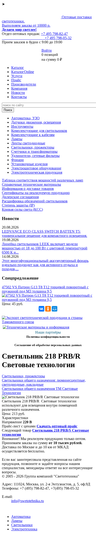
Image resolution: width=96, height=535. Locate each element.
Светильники (22, 525)
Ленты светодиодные (28, 143)
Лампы (16, 139)
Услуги (16, 76)
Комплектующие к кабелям (33, 135)
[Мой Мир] (54, 309)
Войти (46, 50)
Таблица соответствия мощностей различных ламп (42, 180)
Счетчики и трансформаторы (34, 151)
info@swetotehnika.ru (27, 501)
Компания (19, 88)
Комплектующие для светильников (39, 131)
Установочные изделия (29, 164)
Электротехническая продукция (36, 172)
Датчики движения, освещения (36, 122)
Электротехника (24, 529)
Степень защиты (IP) (18, 205)
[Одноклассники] (48, 309)
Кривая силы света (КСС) (22, 209)
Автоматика (21, 517)
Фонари (17, 160)
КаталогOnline (22, 72)
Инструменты (22, 126)
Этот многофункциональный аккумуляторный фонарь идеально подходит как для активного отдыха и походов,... (45, 265)
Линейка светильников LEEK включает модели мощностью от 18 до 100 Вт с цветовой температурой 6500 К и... (44, 248)
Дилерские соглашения (20, 197)
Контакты (19, 97)
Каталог (17, 68)
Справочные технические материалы (31, 184)
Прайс (16, 80)
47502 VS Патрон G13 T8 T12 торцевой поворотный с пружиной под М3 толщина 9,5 (45, 289)
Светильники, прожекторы (32, 147)
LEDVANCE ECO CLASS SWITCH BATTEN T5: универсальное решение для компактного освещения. (44, 233)
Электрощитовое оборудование (36, 168)
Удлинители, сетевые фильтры (35, 156)
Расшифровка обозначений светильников (35, 201)
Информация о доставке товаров (28, 189)
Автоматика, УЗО (25, 118)
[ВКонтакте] (41, 309)
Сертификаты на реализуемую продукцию (36, 193)
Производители (23, 84)
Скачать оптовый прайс (57, 426)
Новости (18, 93)
